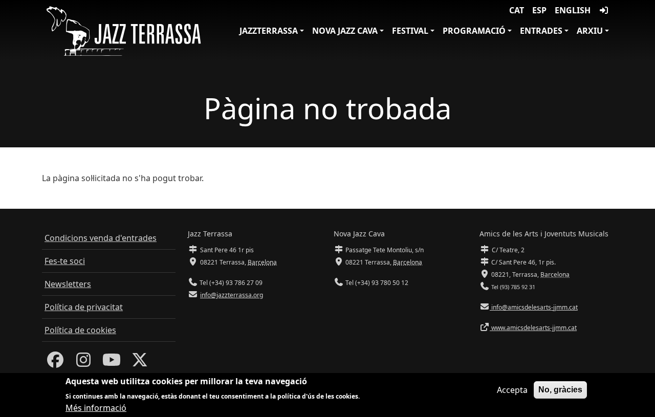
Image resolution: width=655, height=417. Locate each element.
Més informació (96, 407)
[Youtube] (111, 362)
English (573, 10)
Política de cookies (80, 330)
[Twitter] (139, 362)
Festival (410, 30)
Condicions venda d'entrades (101, 238)
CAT (516, 10)
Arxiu (590, 30)
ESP (539, 10)
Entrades (541, 30)
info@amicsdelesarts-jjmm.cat (534, 307)
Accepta (512, 390)
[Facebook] (55, 362)
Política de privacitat (84, 307)
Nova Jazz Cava (345, 30)
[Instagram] (83, 362)
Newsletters (68, 284)
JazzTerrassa (268, 30)
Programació (474, 30)
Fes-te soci (65, 261)
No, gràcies (560, 389)
